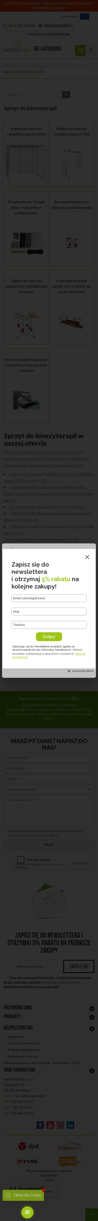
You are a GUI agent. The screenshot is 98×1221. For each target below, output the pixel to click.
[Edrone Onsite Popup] (49, 610)
